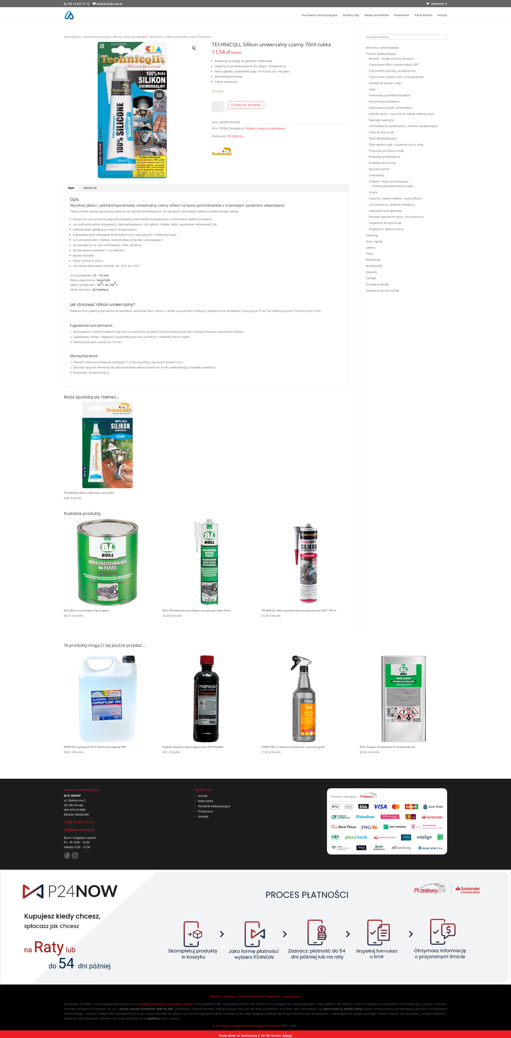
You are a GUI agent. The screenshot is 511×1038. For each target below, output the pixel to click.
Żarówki (371, 278)
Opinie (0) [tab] (90, 188)
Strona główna (72, 36)
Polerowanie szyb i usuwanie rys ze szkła (396, 144)
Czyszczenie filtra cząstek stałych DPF (393, 64)
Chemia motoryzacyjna (97, 36)
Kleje (372, 89)
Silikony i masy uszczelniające (130, 36)
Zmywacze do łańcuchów (382, 290)
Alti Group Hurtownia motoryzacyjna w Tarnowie (248, 1026)
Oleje (369, 254)
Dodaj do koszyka (246, 105)
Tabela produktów (376, 15)
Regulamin (273, 996)
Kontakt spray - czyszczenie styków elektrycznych (401, 114)
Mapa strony (292, 996)
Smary (373, 192)
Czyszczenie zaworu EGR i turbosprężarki (396, 77)
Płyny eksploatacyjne (382, 138)
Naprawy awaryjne (381, 120)
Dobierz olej (351, 15)
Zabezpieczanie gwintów (385, 211)
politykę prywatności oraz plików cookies (166, 1004)
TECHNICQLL (235, 136)
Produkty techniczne (382, 163)
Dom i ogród (374, 241)
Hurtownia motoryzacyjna (320, 15)
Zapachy (371, 272)
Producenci (401, 15)
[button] (194, 48)
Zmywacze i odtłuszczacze (386, 229)
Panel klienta (423, 15)
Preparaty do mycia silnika (386, 151)
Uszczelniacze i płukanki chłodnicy (392, 204)
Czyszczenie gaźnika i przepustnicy (392, 71)
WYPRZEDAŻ (374, 266)
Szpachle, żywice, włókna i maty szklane (395, 198)
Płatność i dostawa (223, 996)
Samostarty (376, 175)
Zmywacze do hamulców (385, 223)
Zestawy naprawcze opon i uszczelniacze (396, 217)
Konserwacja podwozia (384, 101)
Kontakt (203, 816)
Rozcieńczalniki (379, 169)
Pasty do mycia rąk (381, 132)
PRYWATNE (373, 260)
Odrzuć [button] (287, 1035)
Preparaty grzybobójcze (384, 157)
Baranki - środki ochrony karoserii (391, 58)
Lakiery (370, 247)
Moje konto (205, 801)
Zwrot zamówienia (251, 996)
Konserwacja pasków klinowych (390, 95)
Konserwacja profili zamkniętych (390, 108)
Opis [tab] (71, 188)
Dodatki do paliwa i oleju (385, 83)
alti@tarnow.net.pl (79, 829)
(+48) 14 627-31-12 (79, 822)
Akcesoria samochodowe (382, 47)
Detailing (372, 235)
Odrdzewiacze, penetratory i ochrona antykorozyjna (403, 126)
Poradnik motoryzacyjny (214, 806)
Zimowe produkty (377, 284)
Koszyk (442, 15)
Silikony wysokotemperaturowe (392, 186)
